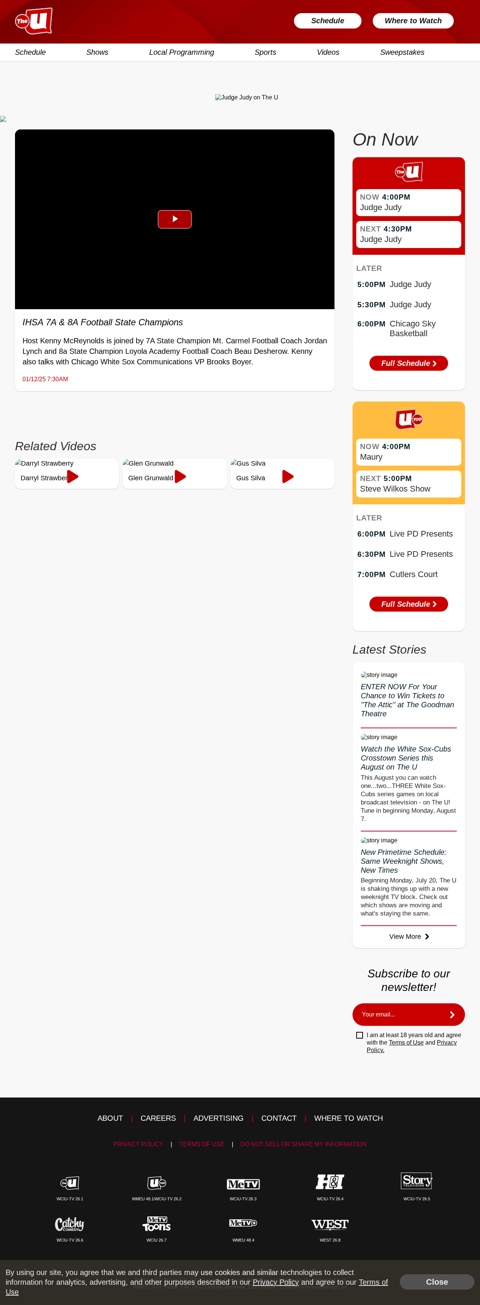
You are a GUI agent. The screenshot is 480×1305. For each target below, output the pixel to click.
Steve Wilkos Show (395, 488)
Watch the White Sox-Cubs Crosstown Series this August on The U (406, 758)
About (110, 1118)
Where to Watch (413, 21)
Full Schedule (406, 363)
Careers (158, 1118)
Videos (328, 52)
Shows (97, 52)
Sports (265, 52)
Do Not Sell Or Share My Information (303, 1144)
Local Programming (181, 52)
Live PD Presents (421, 533)
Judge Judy (381, 207)
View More (406, 936)
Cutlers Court (414, 574)
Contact (279, 1118)
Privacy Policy (138, 1144)
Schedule (327, 21)
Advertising (219, 1118)
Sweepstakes (402, 52)
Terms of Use (406, 1042)
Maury (371, 457)
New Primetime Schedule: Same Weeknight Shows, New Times (404, 861)
